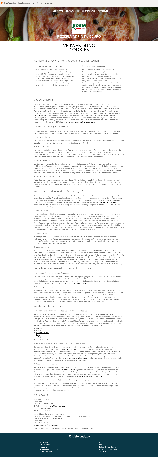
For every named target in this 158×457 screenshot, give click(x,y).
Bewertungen (72, 11)
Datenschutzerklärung (42, 115)
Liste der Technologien (107, 202)
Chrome (39, 328)
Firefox (38, 330)
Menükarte (58, 11)
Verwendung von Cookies (109, 449)
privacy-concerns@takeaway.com (81, 122)
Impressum (103, 11)
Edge (38, 335)
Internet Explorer (42, 333)
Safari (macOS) (42, 339)
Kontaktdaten (88, 11)
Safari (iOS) (40, 337)
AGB (100, 445)
